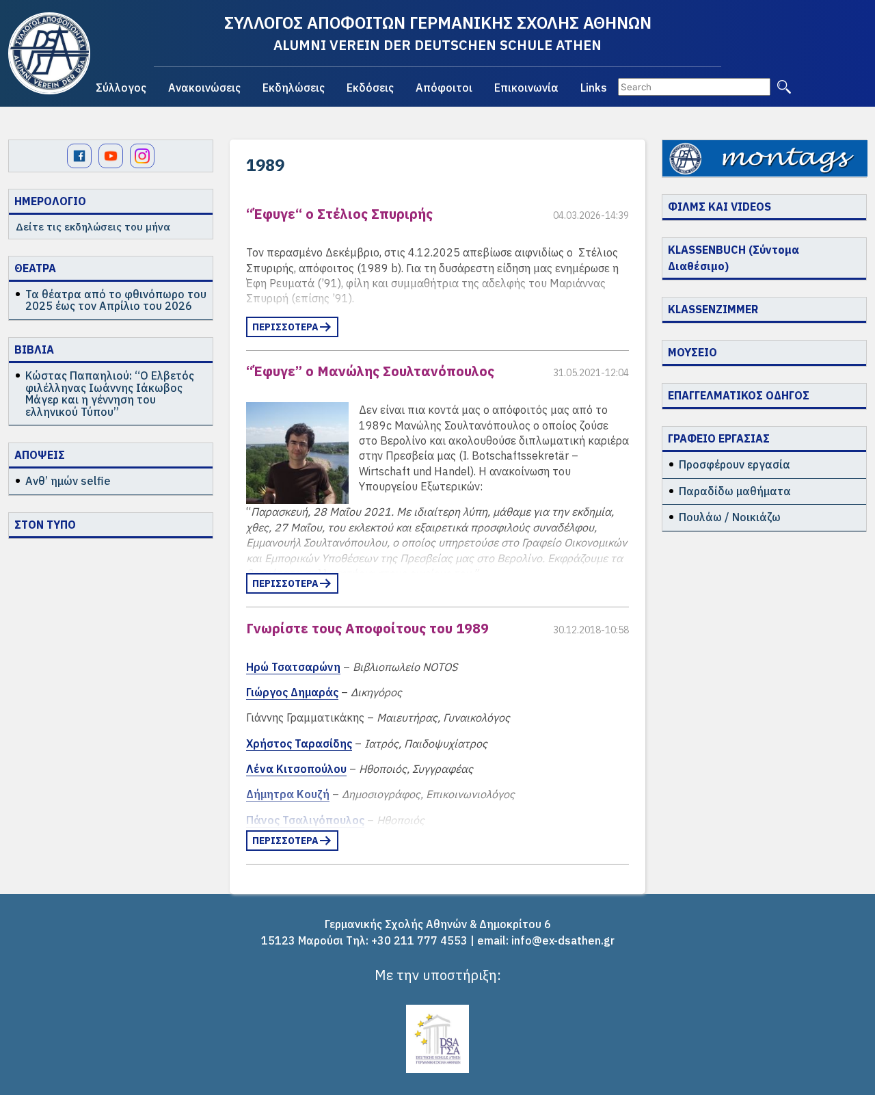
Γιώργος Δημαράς (292, 692)
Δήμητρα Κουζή (287, 794)
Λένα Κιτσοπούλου (296, 769)
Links (593, 87)
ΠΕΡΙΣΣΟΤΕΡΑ (285, 327)
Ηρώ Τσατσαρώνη (293, 667)
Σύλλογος (121, 87)
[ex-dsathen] (49, 53)
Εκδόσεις (370, 87)
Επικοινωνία (526, 87)
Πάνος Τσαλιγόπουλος (305, 820)
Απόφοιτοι (444, 87)
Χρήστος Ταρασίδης (299, 743)
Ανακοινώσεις (204, 87)
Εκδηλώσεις (293, 87)
